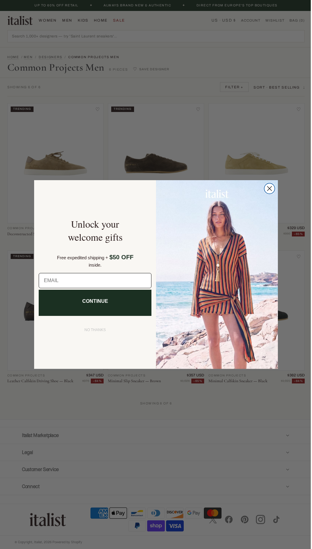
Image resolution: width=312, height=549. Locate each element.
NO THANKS (93, 330)
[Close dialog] (267, 188)
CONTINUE (93, 301)
